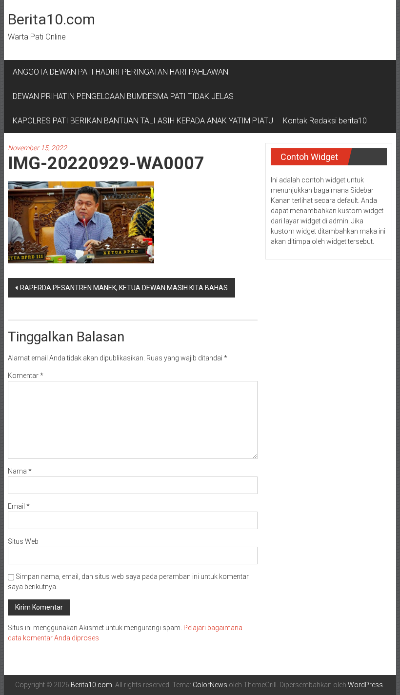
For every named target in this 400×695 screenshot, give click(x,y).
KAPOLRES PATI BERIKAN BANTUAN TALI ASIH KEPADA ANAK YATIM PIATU (143, 120)
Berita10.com (51, 19)
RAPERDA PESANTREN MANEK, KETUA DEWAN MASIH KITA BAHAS (124, 288)
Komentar (25, 375)
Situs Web (23, 541)
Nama (20, 471)
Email (19, 506)
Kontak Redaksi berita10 (325, 120)
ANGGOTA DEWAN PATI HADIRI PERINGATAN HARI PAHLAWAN (122, 72)
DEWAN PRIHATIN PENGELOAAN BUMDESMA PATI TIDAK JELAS (123, 96)
